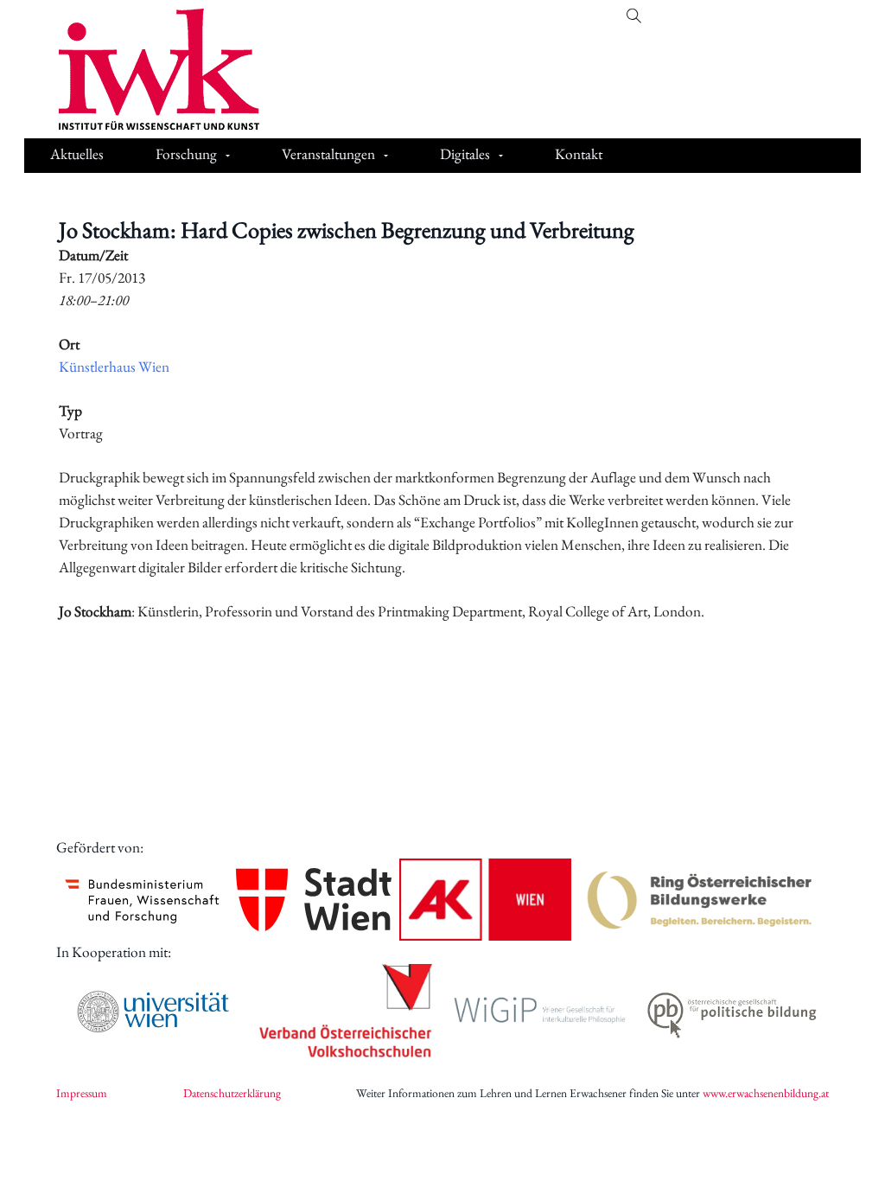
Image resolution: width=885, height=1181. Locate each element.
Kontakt (578, 153)
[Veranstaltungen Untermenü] (386, 155)
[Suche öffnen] (634, 16)
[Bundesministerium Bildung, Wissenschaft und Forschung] (142, 900)
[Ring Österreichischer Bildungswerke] (700, 899)
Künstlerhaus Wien (114, 366)
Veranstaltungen (328, 153)
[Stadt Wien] (314, 899)
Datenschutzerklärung (232, 1093)
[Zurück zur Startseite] (146, 69)
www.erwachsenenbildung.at (766, 1093)
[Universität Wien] (153, 1011)
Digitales (465, 153)
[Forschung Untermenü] (228, 155)
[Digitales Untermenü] (501, 155)
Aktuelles (77, 153)
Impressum (81, 1093)
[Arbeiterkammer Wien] (485, 900)
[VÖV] (345, 1012)
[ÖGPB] (732, 1012)
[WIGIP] (539, 1011)
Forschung (186, 153)
